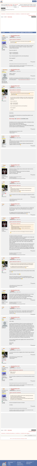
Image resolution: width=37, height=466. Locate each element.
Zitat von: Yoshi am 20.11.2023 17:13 (15, 261)
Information (29, 462)
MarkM (4, 317)
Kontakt (19, 462)
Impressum (20, 463)
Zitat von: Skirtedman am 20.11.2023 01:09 (16, 370)
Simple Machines (18, 438)
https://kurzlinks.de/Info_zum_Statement (24, 79)
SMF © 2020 (14, 438)
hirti (3, 136)
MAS (4, 35)
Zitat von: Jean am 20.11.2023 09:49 (15, 392)
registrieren (16, 4)
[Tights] (2, 100)
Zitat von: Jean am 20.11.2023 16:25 (15, 221)
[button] (34, 1)
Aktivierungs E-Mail (9, 5)
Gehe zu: (26, 435)
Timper (4, 165)
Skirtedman (5, 69)
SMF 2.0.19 (11, 438)
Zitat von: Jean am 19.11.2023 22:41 (15, 39)
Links (9, 464)
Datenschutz (20, 464)
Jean (4, 86)
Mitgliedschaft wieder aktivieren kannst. (28, 6)
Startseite (10, 462)
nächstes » (34, 15)
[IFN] (2, 48)
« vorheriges (30, 15)
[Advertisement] (18, 25)
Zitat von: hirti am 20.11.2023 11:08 (15, 185)
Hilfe (9, 463)
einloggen (11, 4)
